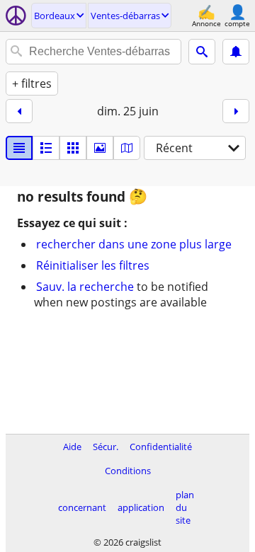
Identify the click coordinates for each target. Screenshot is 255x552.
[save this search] (235, 51)
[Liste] (19, 148)
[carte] (126, 148)
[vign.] (46, 148)
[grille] (73, 148)
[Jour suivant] (235, 111)
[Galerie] (99, 148)
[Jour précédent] (19, 111)
